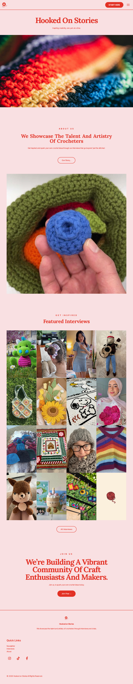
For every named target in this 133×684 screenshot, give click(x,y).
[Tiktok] (18, 658)
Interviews (10, 649)
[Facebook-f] (27, 658)
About (9, 651)
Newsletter (11, 646)
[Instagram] (9, 658)
